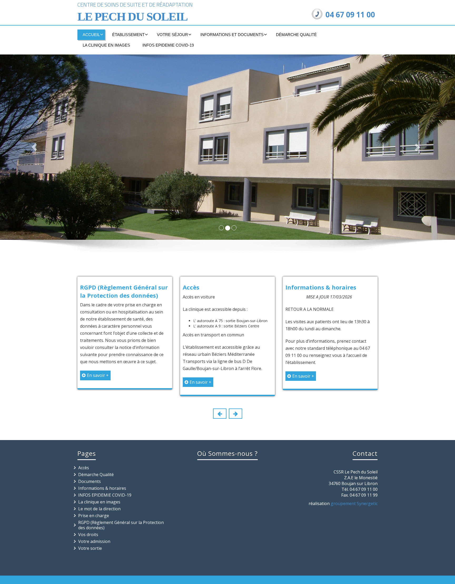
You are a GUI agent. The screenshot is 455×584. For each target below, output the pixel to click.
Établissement (128, 34)
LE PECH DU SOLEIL (132, 16)
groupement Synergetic (354, 503)
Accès (191, 287)
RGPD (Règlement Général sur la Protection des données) (124, 291)
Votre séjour (172, 34)
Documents (89, 481)
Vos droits (88, 534)
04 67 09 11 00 (350, 14)
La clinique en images (106, 45)
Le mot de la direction (99, 508)
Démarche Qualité (296, 34)
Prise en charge (93, 515)
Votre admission (94, 541)
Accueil (91, 34)
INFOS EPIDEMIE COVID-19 (168, 45)
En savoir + (98, 375)
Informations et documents (232, 34)
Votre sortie (90, 548)
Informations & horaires (320, 287)
